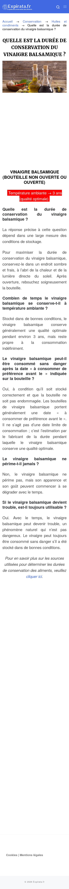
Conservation (32, 21)
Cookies (11, 855)
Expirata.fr (38, 881)
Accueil (7, 21)
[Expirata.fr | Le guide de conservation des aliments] (17, 6)
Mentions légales (31, 855)
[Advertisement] (34, 129)
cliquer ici (34, 576)
